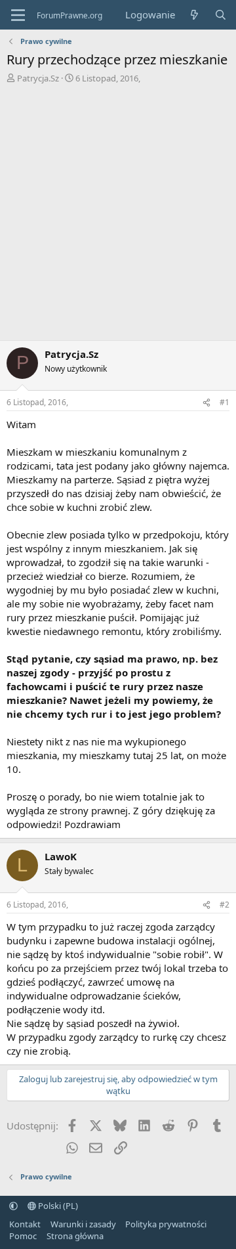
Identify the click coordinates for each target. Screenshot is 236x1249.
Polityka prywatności (165, 1224)
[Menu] (18, 15)
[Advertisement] (118, 215)
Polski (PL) (57, 1206)
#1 (224, 402)
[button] (13, 1205)
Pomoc (23, 1236)
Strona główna (75, 1236)
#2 (224, 904)
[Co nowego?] (194, 15)
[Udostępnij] (206, 402)
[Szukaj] (220, 15)
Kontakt (25, 1224)
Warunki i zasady (83, 1224)
